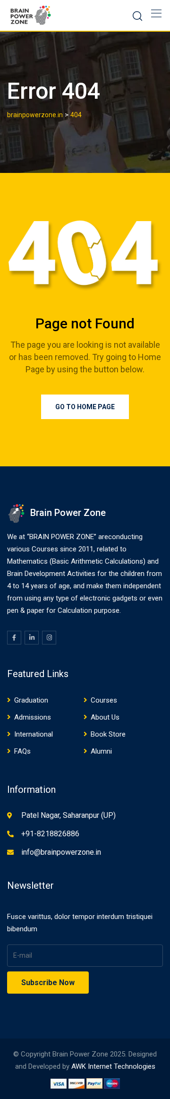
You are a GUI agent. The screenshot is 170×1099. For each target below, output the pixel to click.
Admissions (32, 717)
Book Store (108, 734)
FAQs (22, 751)
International (33, 734)
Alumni (101, 751)
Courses (104, 700)
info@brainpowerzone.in (61, 852)
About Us (105, 717)
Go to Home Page (85, 407)
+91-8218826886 (50, 833)
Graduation (31, 700)
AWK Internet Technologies (113, 1066)
